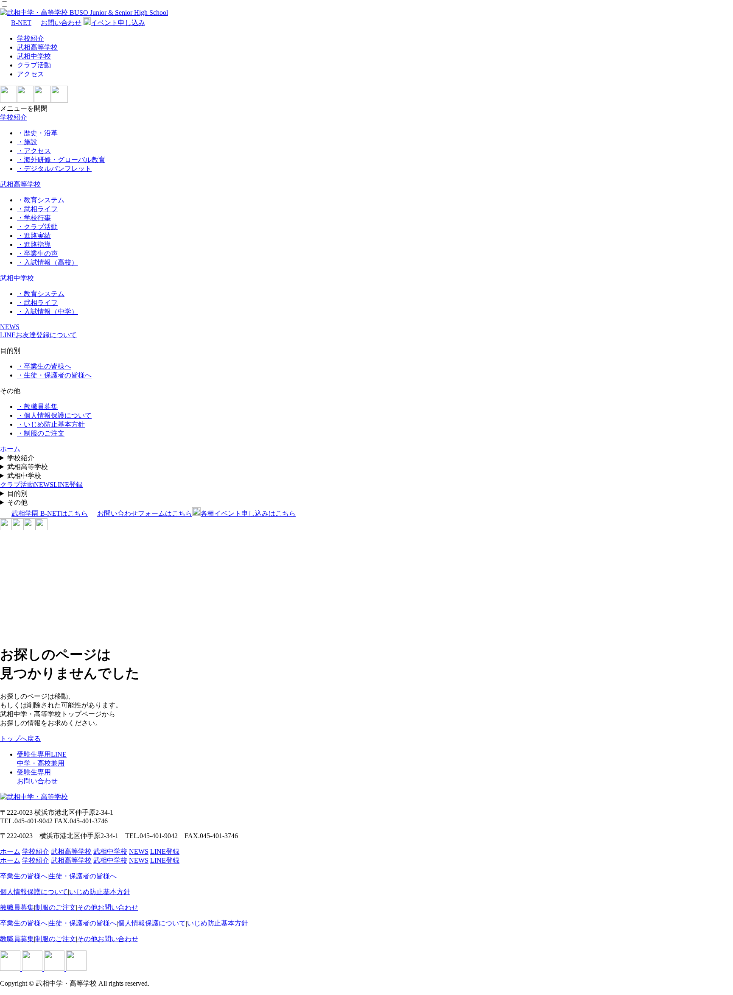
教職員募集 (17, 907)
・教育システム (40, 200)
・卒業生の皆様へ (44, 366)
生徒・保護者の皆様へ (83, 876)
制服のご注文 (55, 907)
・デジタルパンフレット (54, 168)
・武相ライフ (37, 208)
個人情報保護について (34, 891)
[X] (42, 100)
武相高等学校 (37, 47)
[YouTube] (59, 100)
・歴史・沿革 (37, 133)
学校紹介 (30, 38)
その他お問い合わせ (107, 907)
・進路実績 (34, 235)
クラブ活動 (34, 65)
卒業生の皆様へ (24, 876)
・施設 (27, 141)
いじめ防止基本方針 (99, 891)
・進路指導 (34, 244)
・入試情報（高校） (47, 262)
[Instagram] (25, 100)
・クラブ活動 (37, 226)
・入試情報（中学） (47, 311)
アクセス (30, 74)
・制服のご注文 (40, 433)
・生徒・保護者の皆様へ (54, 375)
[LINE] (8, 100)
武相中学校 (34, 56)
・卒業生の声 (37, 253)
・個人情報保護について (54, 415)
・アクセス (34, 150)
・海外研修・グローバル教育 (61, 159)
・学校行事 (34, 217)
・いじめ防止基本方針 (51, 424)
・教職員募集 (37, 406)
